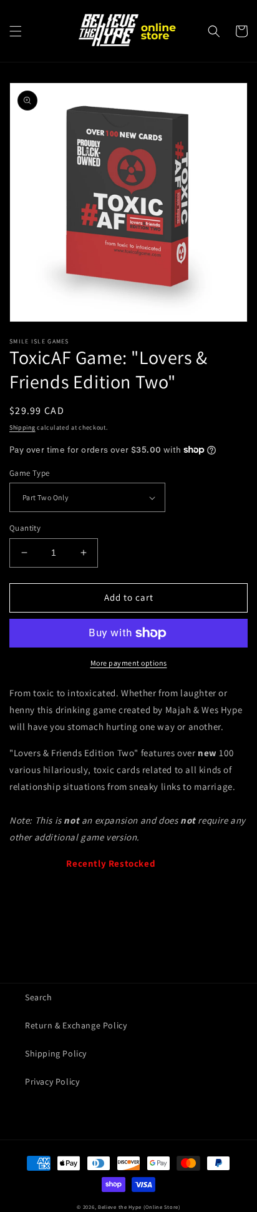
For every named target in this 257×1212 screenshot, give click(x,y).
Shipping (22, 427)
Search (38, 997)
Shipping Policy (56, 1053)
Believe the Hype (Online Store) (139, 1206)
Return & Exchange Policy (76, 1025)
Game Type (29, 473)
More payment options (128, 663)
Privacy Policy (52, 1081)
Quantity (25, 528)
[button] (15, 31)
